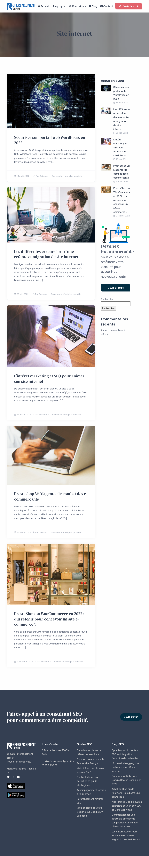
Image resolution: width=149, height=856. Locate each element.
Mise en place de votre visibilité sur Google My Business (90, 811)
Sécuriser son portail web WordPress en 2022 (49, 140)
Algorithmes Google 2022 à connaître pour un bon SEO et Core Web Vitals (127, 805)
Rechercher (107, 299)
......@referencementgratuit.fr (58, 761)
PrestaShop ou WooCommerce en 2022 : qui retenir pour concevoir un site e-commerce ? (49, 619)
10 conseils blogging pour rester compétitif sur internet (126, 767)
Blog (94, 6)
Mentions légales (16, 768)
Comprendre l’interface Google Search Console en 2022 (126, 779)
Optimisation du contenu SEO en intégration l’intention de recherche (125, 754)
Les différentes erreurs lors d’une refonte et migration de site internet (46, 254)
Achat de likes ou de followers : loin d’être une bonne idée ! (126, 792)
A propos (60, 6)
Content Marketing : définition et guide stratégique (88, 781)
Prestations (79, 6)
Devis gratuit (116, 287)
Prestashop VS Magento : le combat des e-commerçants (50, 496)
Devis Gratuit (130, 6)
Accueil (44, 6)
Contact (108, 6)
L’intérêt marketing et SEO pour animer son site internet (49, 378)
